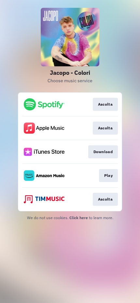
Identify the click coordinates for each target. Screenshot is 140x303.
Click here (78, 217)
